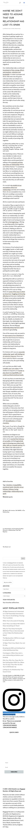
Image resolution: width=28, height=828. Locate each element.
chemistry (9, 485)
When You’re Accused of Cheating (13, 621)
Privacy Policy (14, 747)
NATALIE (6, 28)
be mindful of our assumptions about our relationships (12, 187)
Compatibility (17, 485)
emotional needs (8, 487)
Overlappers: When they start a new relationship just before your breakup (13, 655)
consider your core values (11, 368)
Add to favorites (8, 481)
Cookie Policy (14, 751)
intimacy (11, 489)
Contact (14, 739)
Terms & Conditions (14, 743)
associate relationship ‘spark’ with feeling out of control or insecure (14, 354)
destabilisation (10, 421)
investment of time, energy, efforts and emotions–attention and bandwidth (13, 72)
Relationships (18, 28)
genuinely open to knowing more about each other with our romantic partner (13, 443)
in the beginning (13, 222)
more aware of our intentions (14, 335)
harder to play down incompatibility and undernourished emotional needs (13, 373)
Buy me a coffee (8, 582)
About (14, 736)
